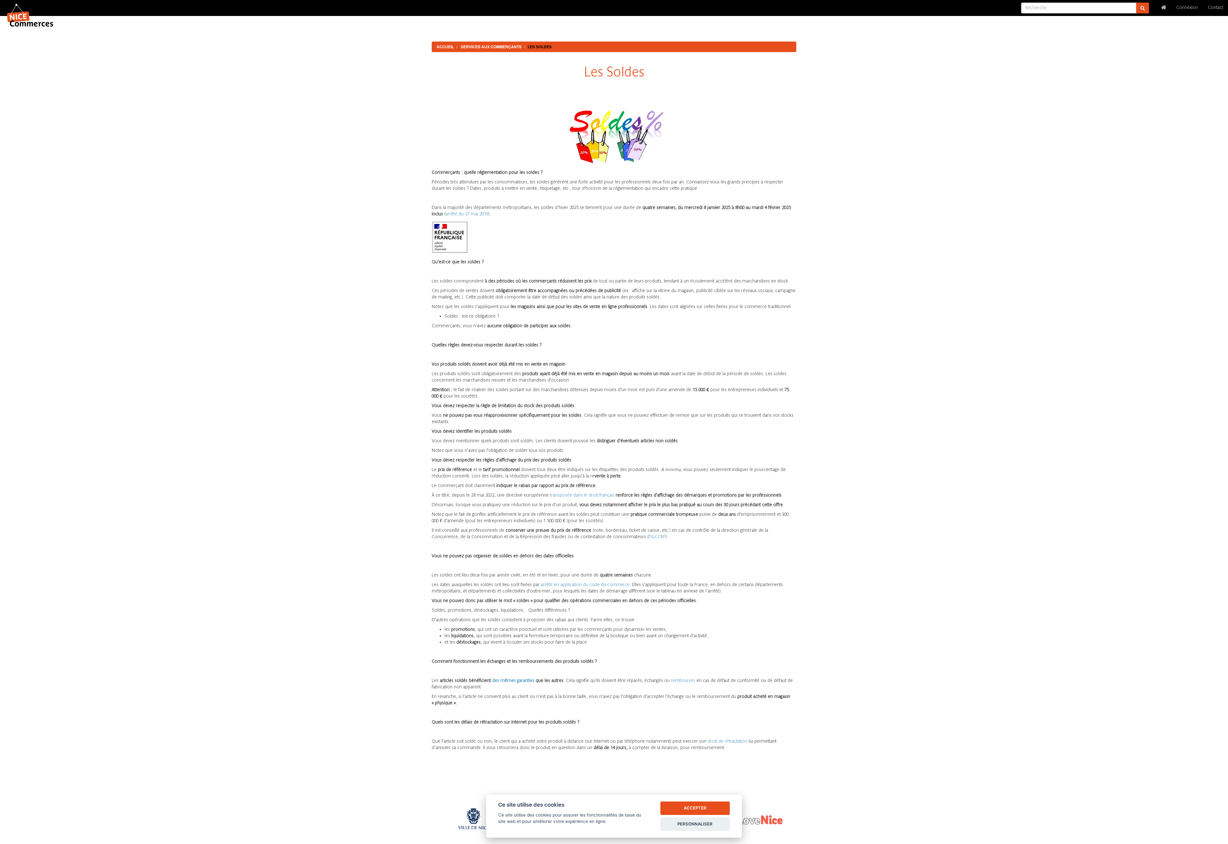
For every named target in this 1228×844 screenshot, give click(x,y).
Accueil (445, 47)
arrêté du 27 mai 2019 (466, 214)
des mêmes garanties (513, 681)
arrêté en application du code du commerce (585, 585)
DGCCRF (657, 537)
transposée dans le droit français (582, 495)
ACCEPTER (695, 807)
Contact (1215, 8)
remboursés (683, 681)
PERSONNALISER (694, 823)
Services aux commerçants (491, 47)
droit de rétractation (727, 741)
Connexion (1187, 8)
